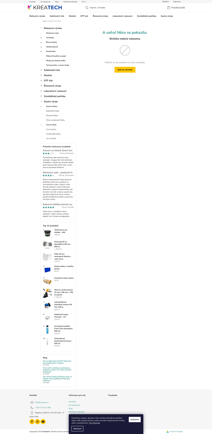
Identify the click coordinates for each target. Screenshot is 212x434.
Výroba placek (52, 47)
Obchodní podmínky (70, 2)
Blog (56, 2)
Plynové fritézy (52, 115)
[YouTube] (43, 421)
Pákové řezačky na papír (56, 56)
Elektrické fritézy (52, 111)
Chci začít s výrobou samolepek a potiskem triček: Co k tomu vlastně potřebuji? (57, 370)
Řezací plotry (51, 42)
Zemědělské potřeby (55, 96)
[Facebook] (31, 421)
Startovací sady (52, 33)
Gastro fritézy (51, 106)
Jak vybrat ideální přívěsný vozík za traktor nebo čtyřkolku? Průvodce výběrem (57, 379)
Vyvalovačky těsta (53, 134)
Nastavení (77, 428)
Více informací (94, 423)
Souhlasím (134, 419)
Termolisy (50, 37)
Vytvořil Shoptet (176, 431)
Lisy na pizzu (51, 129)
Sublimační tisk (52, 70)
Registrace (177, 2)
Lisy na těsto (51, 125)
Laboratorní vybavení (55, 91)
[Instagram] (37, 421)
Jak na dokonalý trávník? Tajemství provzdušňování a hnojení (57, 362)
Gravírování (50, 51)
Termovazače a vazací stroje (57, 65)
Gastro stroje (51, 101)
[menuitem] (37, 16)
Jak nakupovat (45, 2)
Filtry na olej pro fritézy (55, 120)
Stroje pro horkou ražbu (55, 60)
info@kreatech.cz (42, 402)
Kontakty (32, 2)
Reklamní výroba (53, 28)
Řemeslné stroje (52, 85)
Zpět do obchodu (125, 70)
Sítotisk (48, 75)
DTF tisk (48, 80)
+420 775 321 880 (43, 407)
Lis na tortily (51, 138)
